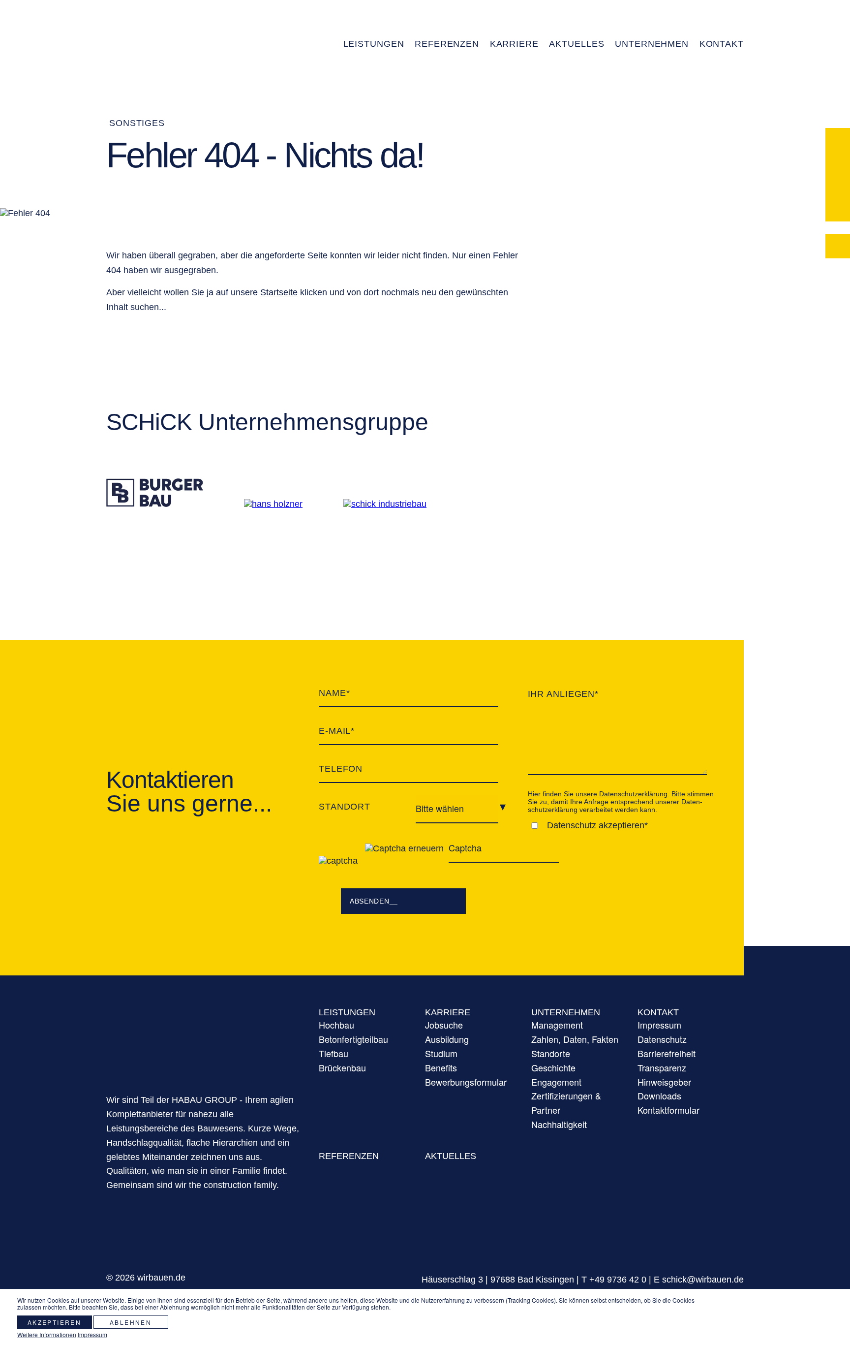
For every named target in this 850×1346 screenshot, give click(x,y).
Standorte (550, 1053)
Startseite (279, 292)
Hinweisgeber (664, 1081)
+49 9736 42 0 (617, 1279)
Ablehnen (131, 1322)
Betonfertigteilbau (353, 1039)
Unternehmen (565, 1012)
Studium (441, 1053)
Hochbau (336, 1024)
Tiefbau (333, 1053)
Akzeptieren (54, 1322)
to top (795, 1257)
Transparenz (425, 70)
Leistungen (347, 1012)
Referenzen (349, 1156)
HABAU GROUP (202, 1038)
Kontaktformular (668, 1109)
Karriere (447, 1012)
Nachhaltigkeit (559, 1124)
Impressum (659, 1024)
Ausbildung (447, 1039)
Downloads (659, 1095)
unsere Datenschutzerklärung (622, 794)
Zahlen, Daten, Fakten (574, 1039)
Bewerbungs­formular (466, 1081)
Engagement (556, 1081)
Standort (344, 807)
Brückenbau (342, 1067)
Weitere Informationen (46, 1334)
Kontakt (658, 1012)
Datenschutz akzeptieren (595, 825)
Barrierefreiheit (667, 1053)
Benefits (441, 1067)
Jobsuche (444, 1024)
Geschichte (553, 1067)
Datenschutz (662, 1039)
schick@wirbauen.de (703, 1279)
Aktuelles (450, 1156)
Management (557, 1024)
